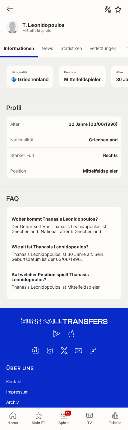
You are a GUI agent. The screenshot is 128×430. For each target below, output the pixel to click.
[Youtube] (78, 350)
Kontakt (14, 381)
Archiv (12, 402)
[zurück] (10, 9)
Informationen (19, 48)
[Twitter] (64, 350)
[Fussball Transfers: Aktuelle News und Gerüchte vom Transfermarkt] (64, 321)
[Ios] (71, 333)
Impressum (17, 391)
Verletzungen (102, 48)
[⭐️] (118, 9)
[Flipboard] (92, 350)
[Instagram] (49, 350)
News (47, 48)
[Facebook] (35, 350)
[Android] (57, 333)
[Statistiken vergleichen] (108, 9)
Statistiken (71, 48)
